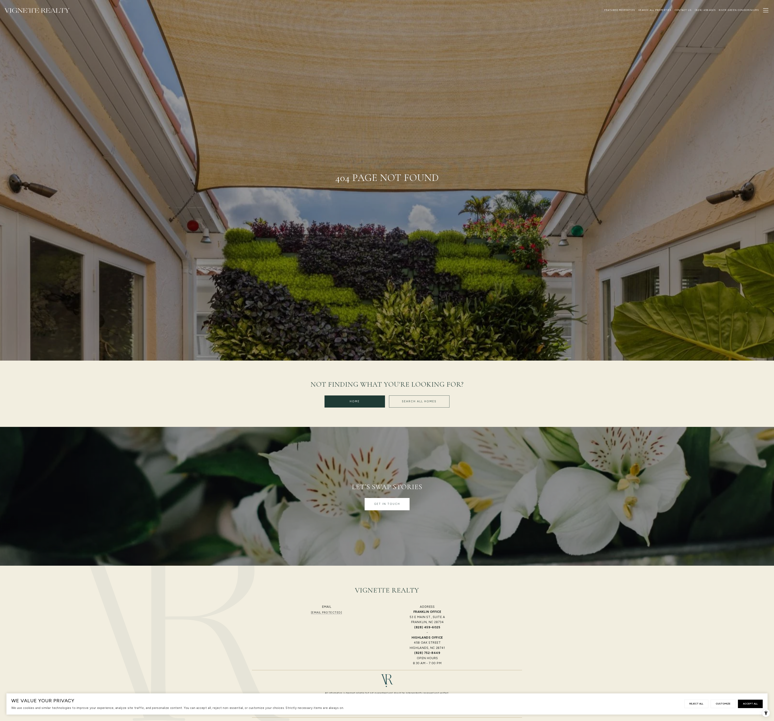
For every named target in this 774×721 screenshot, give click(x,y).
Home (355, 401)
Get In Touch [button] (387, 503)
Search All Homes (419, 401)
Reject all (696, 703)
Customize (723, 703)
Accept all (750, 703)
